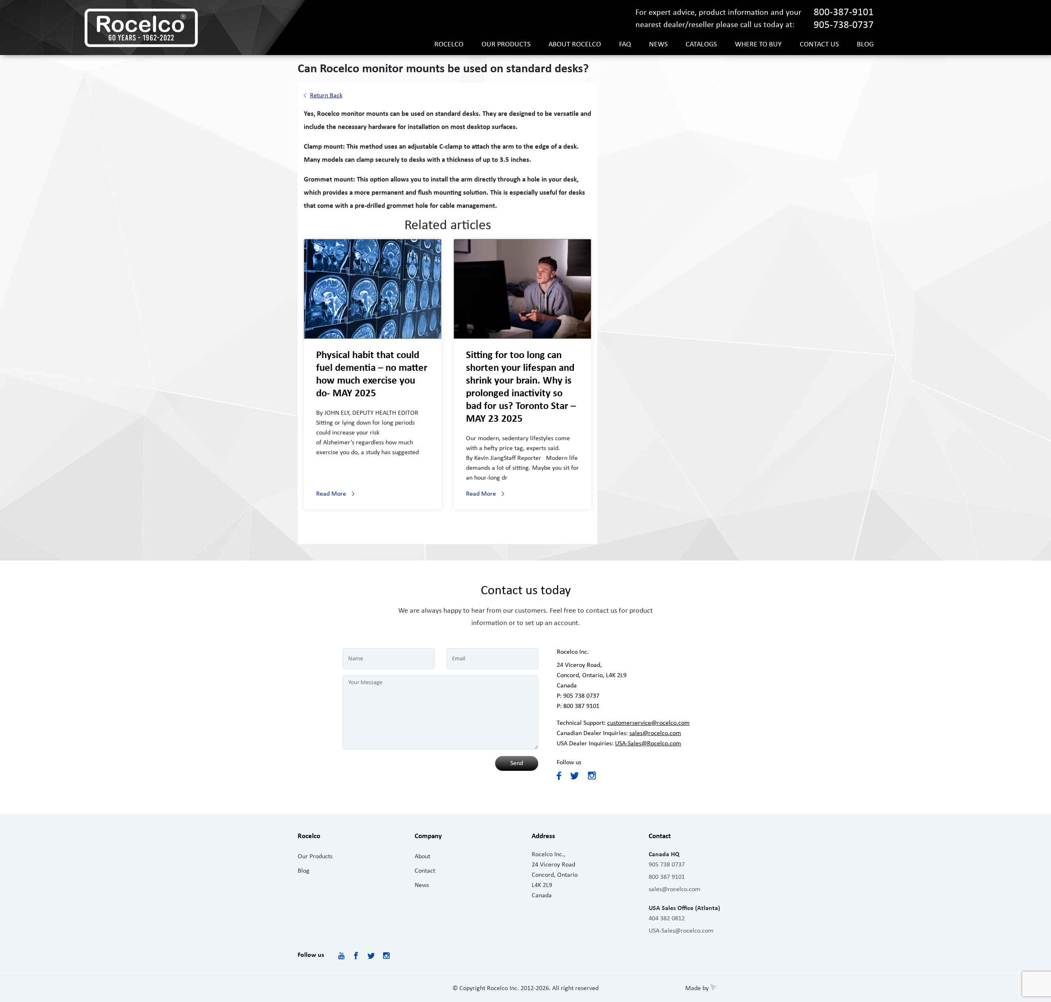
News (658, 44)
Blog (865, 44)
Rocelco (449, 44)
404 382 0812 (667, 918)
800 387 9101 (581, 706)
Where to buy (758, 44)
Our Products (315, 856)
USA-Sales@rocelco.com (681, 931)
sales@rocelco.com (655, 733)
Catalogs (701, 44)
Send (516, 763)
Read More (331, 494)
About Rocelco (574, 44)
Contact (425, 871)
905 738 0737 (581, 696)
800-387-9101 (844, 12)
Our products (506, 44)
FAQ (625, 44)
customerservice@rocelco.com (648, 723)
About (422, 856)
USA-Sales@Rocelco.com (648, 743)
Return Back (326, 95)
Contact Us (819, 44)
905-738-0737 (844, 25)
